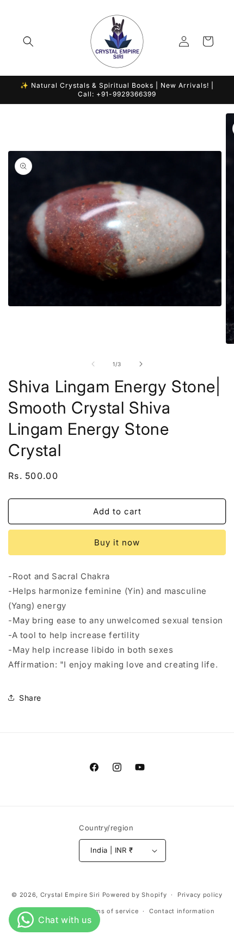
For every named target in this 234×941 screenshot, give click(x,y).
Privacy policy (200, 894)
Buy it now (117, 542)
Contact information (181, 911)
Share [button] (30, 697)
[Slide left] (93, 364)
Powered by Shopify (134, 894)
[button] (28, 41)
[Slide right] (141, 364)
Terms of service (111, 911)
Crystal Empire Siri (70, 894)
